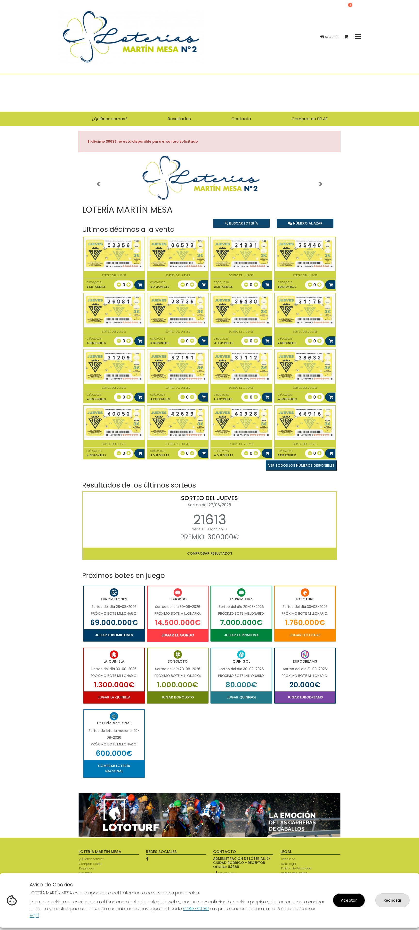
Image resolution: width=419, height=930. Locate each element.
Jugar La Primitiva (241, 635)
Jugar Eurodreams (305, 697)
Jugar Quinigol (241, 697)
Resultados (87, 868)
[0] (348, 37)
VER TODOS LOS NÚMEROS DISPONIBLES (301, 465)
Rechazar (392, 900)
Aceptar (349, 900)
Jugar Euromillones (114, 635)
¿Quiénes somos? (91, 859)
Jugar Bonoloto (177, 697)
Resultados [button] (179, 119)
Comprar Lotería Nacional (114, 768)
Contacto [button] (241, 119)
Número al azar (307, 223)
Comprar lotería (90, 864)
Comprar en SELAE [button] (309, 119)
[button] (98, 184)
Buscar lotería (243, 223)
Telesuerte (288, 859)
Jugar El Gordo (177, 635)
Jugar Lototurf (305, 635)
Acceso (331, 36)
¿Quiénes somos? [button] (109, 119)
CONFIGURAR (196, 909)
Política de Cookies (294, 873)
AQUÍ (34, 916)
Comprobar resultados (209, 553)
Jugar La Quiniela (113, 697)
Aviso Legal (289, 864)
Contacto (85, 873)
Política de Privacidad (296, 868)
